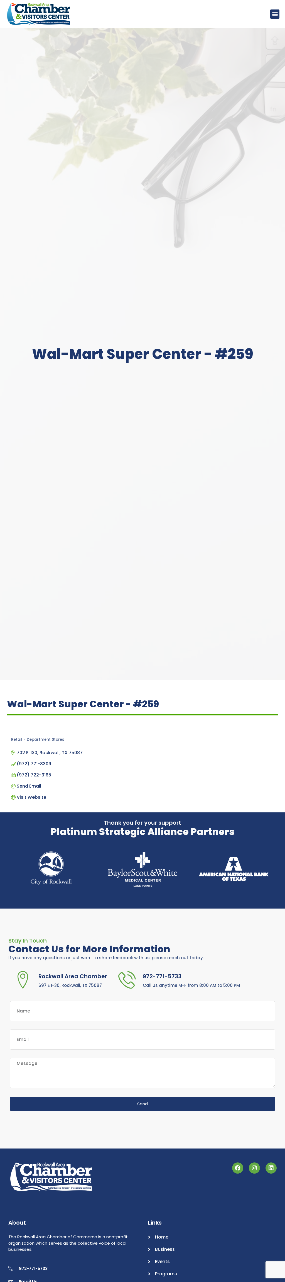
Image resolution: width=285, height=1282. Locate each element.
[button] (274, 14)
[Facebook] (237, 1168)
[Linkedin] (271, 1168)
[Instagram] (254, 1168)
